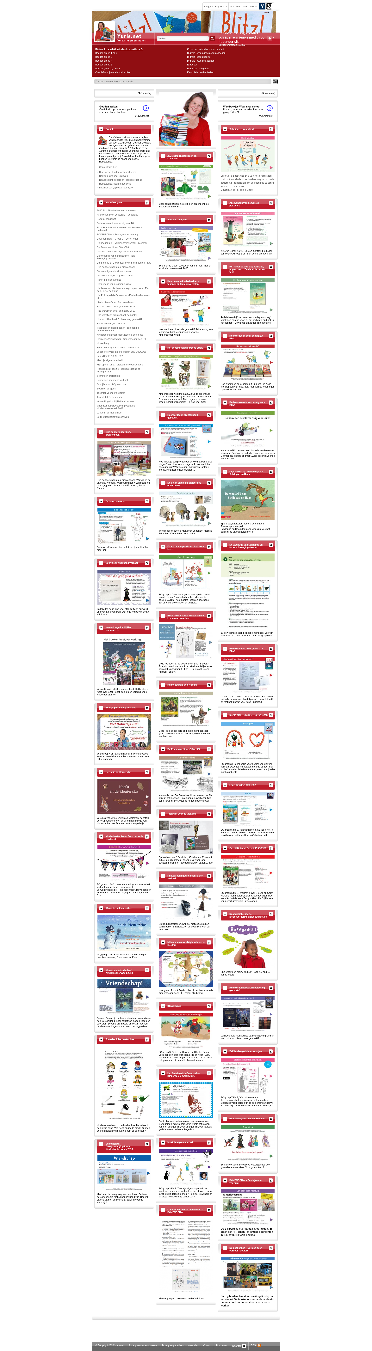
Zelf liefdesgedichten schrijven (113, 417)
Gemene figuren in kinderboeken (114, 271)
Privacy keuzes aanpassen (142, 1345)
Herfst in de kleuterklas (109, 279)
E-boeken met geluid (198, 68)
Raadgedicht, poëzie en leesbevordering (120, 180)
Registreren (221, 6)
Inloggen (208, 6)
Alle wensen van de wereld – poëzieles (117, 214)
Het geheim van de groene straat (114, 284)
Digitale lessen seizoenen (200, 60)
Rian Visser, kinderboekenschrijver (117, 172)
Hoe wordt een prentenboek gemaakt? (117, 315)
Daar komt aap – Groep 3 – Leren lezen (118, 238)
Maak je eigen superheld (110, 360)
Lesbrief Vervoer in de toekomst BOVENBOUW (121, 352)
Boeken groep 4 (103, 60)
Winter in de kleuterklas (109, 412)
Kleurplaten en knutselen (200, 72)
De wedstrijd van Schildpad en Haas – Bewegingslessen (117, 257)
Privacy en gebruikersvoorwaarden (180, 1345)
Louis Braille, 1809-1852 (110, 356)
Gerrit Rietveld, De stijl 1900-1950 (115, 275)
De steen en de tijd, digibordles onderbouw (119, 251)
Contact (207, 1345)
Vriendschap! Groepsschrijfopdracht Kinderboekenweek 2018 (116, 407)
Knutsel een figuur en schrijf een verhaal (118, 347)
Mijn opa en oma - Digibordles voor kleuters (120, 364)
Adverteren (235, 6)
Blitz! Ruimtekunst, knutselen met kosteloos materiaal (119, 229)
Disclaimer (221, 1345)
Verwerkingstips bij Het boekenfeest (115, 401)
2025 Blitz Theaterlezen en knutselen (116, 210)
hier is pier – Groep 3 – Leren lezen (115, 302)
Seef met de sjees (106, 388)
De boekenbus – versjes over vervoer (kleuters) (122, 243)
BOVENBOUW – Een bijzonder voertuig (118, 234)
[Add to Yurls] (262, 6)
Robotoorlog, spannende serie (115, 183)
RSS (254, 1345)
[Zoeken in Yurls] (212, 38)
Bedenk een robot (106, 219)
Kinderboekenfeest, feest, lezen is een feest (120, 334)
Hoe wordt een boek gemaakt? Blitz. (116, 310)
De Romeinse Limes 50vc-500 (113, 247)
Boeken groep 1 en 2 (106, 53)
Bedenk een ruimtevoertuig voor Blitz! (116, 223)
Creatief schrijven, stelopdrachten (113, 72)
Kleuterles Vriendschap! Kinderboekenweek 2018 (123, 339)
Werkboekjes (250, 6)
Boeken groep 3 (103, 57)
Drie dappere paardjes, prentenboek (116, 267)
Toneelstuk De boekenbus (110, 397)
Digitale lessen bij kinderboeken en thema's (119, 49)
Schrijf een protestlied (108, 376)
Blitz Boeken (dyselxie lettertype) (116, 187)
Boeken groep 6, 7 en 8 (107, 68)
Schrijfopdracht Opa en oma (111, 384)
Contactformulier (108, 167)
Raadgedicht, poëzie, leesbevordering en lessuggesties (118, 370)
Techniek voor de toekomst (111, 393)
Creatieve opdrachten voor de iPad (205, 49)
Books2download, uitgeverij (113, 176)
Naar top (237, 1346)
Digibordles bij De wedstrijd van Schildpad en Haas (124, 262)
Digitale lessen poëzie (199, 57)
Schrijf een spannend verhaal (112, 380)
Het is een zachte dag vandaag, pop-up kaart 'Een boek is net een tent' (123, 289)
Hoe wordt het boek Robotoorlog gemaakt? (119, 319)
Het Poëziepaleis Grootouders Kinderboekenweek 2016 (123, 296)
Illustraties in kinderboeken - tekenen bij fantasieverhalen (118, 329)
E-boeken (192, 64)
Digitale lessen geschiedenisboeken (206, 53)
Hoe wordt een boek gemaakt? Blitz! (116, 306)
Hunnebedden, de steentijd (111, 323)
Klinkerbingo (103, 343)
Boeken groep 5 (103, 64)
